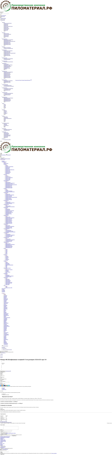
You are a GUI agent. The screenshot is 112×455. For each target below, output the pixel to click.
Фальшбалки (7, 275)
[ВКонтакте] (0, 385)
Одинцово (5, 324)
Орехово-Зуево (6, 325)
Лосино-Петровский (7, 317)
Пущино (5, 329)
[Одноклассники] (2, 385)
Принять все (2, 454)
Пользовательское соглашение (4, 437)
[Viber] (5, 385)
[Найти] (0, 14)
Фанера (7, 262)
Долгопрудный (6, 302)
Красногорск (6, 314)
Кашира (5, 310)
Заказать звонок (2, 159)
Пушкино (5, 328)
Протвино (5, 327)
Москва (5, 321)
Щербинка (5, 342)
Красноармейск (6, 313)
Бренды (1, 444)
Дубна (5, 304)
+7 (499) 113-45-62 (3, 18)
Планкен (7, 190)
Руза (4, 331)
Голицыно (5, 300)
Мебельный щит (8, 243)
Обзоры (1, 445)
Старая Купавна (6, 334)
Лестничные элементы (9, 269)
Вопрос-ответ (2, 443)
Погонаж (7, 256)
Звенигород (5, 307)
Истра (5, 309)
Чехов (5, 340)
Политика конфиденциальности (5, 436)
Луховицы (5, 318)
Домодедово (6, 303)
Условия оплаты (2, 439)
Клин (4, 311)
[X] (4, 385)
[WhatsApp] (7, 385)
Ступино (5, 335)
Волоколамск (6, 298)
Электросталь (6, 343)
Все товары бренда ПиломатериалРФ (6, 422)
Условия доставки (3, 440)
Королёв (5, 312)
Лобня (5, 316)
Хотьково (5, 338)
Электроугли (6, 344)
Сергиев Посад (6, 332)
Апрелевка (5, 295)
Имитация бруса (8, 182)
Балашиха (5, 296)
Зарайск (5, 306)
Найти (1, 452)
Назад (5, 162)
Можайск (5, 320)
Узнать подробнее (54, 453)
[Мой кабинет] (0, 17)
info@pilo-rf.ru (3, 352)
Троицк (5, 336)
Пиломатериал (6, 163)
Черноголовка (6, 339)
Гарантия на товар (3, 441)
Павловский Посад (7, 326)
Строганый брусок (8, 230)
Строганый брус (8, 234)
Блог (1, 442)
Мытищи (5, 322)
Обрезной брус (8, 225)
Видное (5, 297)
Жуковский (5, 305)
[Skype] (8, 385)
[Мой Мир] (3, 385)
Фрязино (5, 337)
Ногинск (5, 323)
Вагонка (7, 165)
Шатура (5, 341)
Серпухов (5, 333)
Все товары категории (3, 421)
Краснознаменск (6, 315)
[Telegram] (9, 385)
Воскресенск (6, 299)
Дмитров (5, 301)
